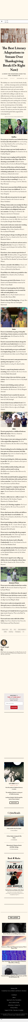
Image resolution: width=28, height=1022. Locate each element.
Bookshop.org (5, 1014)
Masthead (14, 995)
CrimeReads (14, 839)
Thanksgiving (17, 631)
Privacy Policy (14, 1007)
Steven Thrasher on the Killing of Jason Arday (14, 934)
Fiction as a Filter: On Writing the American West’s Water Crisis (14, 947)
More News (14, 802)
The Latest (14, 918)
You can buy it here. (6, 654)
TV (23, 631)
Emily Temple (4, 78)
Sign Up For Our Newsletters (14, 1000)
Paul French (14, 830)
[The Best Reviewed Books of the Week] (15, 875)
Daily (14, 783)
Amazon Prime (5, 629)
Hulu (15, 629)
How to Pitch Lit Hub (14, 1002)
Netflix (5, 631)
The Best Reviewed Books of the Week (15, 890)
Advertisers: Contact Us (14, 1005)
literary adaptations (22, 629)
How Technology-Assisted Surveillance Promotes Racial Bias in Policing (14, 962)
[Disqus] (14, 672)
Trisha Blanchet (14, 849)
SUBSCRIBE (14, 707)
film (11, 629)
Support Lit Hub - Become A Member (14, 1010)
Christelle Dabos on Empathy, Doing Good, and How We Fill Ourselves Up (14, 976)
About (14, 997)
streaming (11, 631)
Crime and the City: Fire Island (14, 828)
